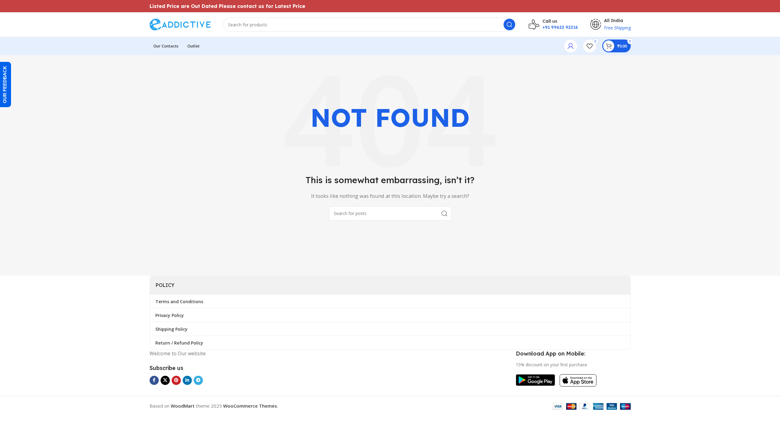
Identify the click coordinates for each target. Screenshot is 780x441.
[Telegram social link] (198, 380)
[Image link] (535, 379)
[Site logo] (180, 24)
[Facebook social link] (154, 380)
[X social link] (165, 380)
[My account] (570, 46)
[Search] (509, 24)
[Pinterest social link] (176, 380)
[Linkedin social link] (187, 380)
